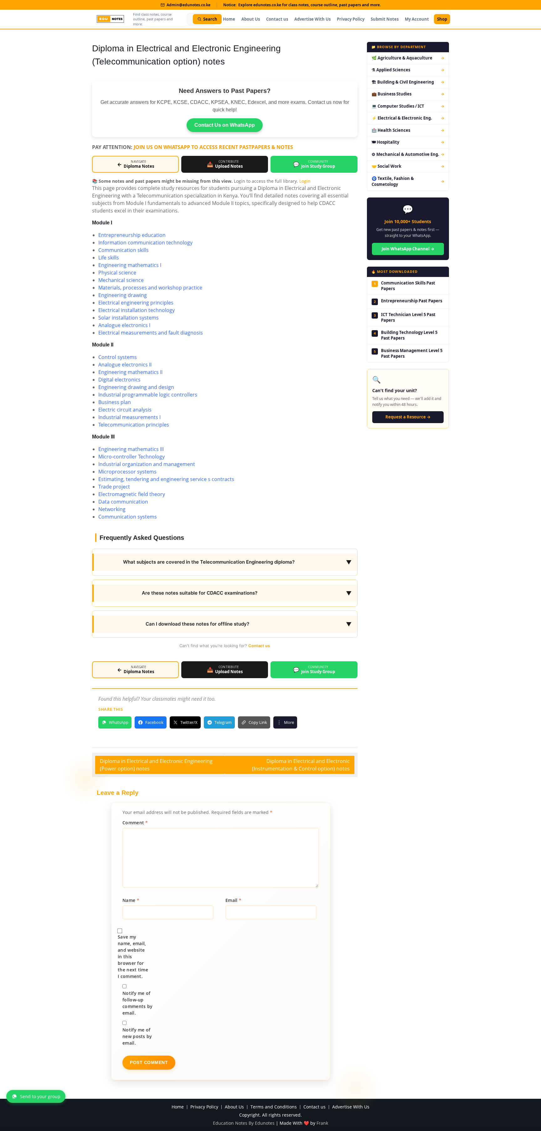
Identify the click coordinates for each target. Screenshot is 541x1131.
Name (130, 900)
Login (305, 181)
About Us (250, 19)
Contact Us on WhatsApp (224, 125)
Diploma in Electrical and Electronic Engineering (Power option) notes (156, 765)
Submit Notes (385, 19)
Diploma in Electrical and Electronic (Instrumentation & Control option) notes (301, 765)
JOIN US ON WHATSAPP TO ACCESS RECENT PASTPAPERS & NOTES (213, 147)
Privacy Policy (350, 19)
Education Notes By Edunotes (244, 1123)
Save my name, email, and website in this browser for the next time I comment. (133, 956)
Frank (322, 1123)
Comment (135, 823)
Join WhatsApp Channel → (408, 249)
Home (229, 19)
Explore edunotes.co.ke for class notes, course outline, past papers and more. (309, 5)
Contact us (277, 19)
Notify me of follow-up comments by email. (137, 1003)
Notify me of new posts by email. (137, 1036)
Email (233, 900)
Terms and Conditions (273, 1107)
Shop (442, 19)
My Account (417, 19)
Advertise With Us (312, 19)
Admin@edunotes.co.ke (188, 5)
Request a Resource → (407, 417)
